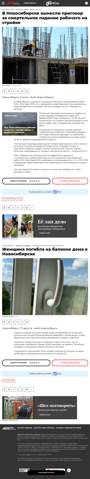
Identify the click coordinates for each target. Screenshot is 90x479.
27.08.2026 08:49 (8, 245)
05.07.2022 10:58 (7, 9)
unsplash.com (16, 85)
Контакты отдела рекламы (44, 428)
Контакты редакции (24, 428)
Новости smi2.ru (10, 238)
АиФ (16, 316)
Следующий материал (46, 472)
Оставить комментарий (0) (70, 181)
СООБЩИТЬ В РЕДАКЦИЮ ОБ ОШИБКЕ (68, 428)
